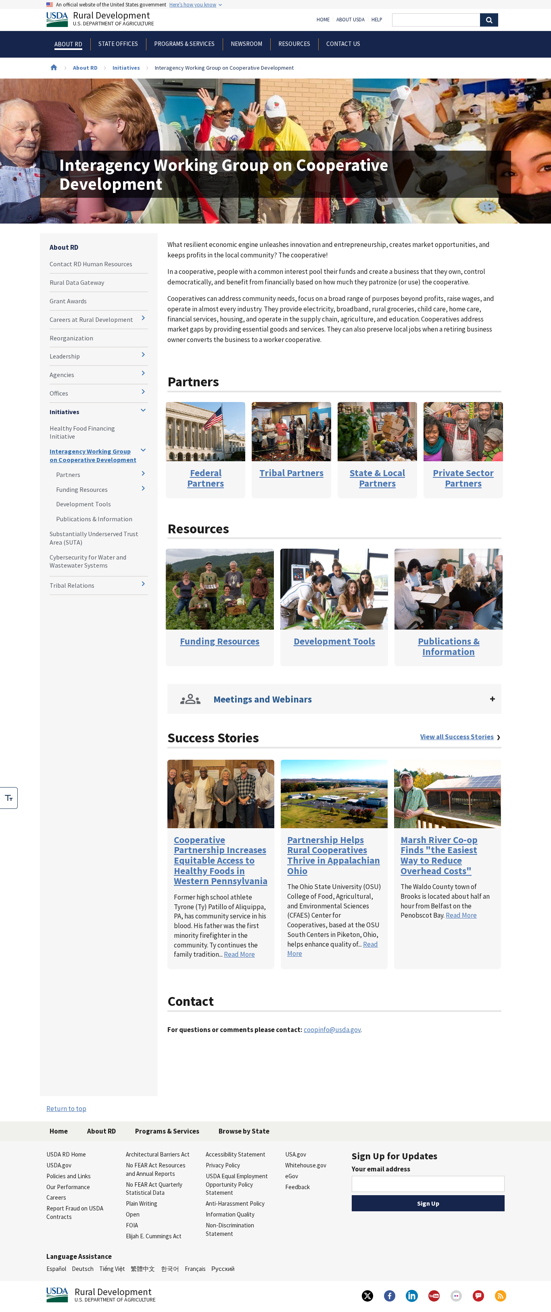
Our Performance (68, 1187)
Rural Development (113, 19)
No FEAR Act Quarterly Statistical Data (154, 1189)
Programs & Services (167, 1131)
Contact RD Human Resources (91, 264)
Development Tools (83, 504)
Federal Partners (205, 478)
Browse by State (244, 1131)
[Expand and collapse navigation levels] (143, 318)
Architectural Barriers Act (158, 1154)
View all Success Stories (457, 736)
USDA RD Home (66, 1154)
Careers (56, 1197)
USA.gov (295, 1154)
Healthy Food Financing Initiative (82, 432)
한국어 (170, 1269)
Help (377, 19)
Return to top (66, 1108)
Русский (222, 1269)
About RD (85, 67)
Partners (68, 474)
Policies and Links (68, 1176)
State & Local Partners (377, 478)
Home (323, 19)
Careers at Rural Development (91, 319)
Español (56, 1269)
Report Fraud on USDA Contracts (74, 1212)
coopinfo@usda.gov (332, 1029)
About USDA (350, 19)
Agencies (62, 375)
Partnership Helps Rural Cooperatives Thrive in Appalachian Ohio (333, 855)
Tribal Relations (72, 585)
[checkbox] (9, 798)
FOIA (132, 1225)
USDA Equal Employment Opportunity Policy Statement (237, 1184)
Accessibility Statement (235, 1154)
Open (133, 1214)
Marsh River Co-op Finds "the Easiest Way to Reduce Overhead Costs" (439, 855)
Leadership (65, 356)
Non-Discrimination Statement (230, 1229)
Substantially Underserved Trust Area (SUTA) (94, 538)
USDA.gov (58, 1165)
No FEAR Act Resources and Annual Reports (156, 1169)
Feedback (297, 1187)
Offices (59, 393)
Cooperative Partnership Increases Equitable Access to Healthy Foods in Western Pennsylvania (220, 860)
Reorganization (71, 338)
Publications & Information (94, 519)
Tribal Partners (291, 473)
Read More (239, 954)
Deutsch (83, 1269)
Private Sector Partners (463, 478)
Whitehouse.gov (305, 1165)
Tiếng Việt (112, 1269)
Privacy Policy (223, 1165)
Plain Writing (141, 1203)
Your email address (381, 1169)
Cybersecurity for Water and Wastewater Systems (88, 561)
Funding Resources (82, 489)
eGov (291, 1176)
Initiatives (126, 67)
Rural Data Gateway (77, 282)
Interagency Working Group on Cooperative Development (93, 455)
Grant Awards (68, 301)
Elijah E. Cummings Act (154, 1236)
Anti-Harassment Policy (235, 1203)
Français (195, 1269)
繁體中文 (143, 1269)
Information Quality (230, 1214)
